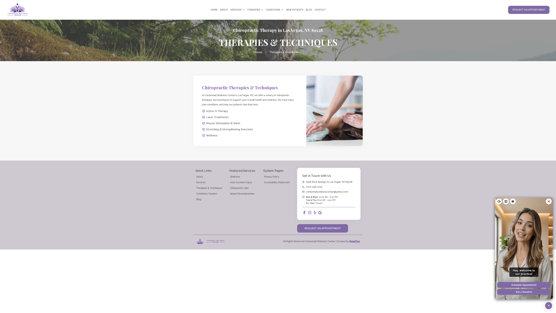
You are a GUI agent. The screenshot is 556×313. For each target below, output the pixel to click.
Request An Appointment (322, 228)
